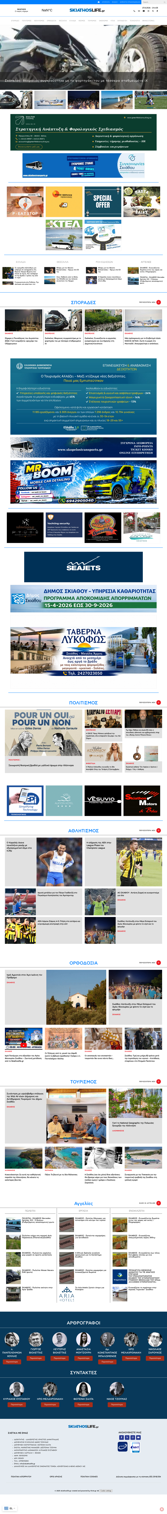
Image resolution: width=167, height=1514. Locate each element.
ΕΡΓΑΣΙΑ (83, 1211)
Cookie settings (105, 1491)
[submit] (164, 2)
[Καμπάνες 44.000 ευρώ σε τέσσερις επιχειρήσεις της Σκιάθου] (117, 100)
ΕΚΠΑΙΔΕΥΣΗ (122, 20)
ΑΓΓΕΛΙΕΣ (146, 262)
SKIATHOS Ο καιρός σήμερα (34, 10)
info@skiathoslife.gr (27, 1464)
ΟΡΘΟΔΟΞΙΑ (51, 20)
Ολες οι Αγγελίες (147, 1203)
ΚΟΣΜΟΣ (82, 20)
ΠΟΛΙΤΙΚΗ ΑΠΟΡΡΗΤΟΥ (21, 1477)
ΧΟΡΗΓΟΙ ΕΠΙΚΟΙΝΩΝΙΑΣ (130, 2)
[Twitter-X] (153, 11)
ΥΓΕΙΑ (113, 20)
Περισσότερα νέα (147, 302)
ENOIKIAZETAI (137, 1211)
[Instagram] (148, 11)
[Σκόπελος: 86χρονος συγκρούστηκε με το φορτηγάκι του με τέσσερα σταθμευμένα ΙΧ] (16, 100)
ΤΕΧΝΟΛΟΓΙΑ (135, 20)
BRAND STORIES (148, 20)
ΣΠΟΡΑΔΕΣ (15, 20)
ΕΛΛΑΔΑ (72, 20)
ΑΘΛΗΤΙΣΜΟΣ (39, 20)
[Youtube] (143, 11)
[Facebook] (157, 11)
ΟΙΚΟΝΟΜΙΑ (103, 20)
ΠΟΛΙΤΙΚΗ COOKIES (89, 1477)
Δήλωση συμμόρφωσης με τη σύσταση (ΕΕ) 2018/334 (138, 1477)
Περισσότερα (12, 1362)
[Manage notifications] (162, 1509)
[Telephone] (134, 11)
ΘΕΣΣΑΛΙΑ (63, 20)
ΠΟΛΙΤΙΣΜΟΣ (26, 20)
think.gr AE (94, 1491)
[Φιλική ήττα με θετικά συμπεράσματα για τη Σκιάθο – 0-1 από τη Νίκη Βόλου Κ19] (150, 100)
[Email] (139, 11)
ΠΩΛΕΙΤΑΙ (30, 1211)
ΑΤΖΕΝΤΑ (106, 2)
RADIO (114, 2)
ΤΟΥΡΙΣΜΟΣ (92, 20)
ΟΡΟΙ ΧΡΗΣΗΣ (56, 1477)
